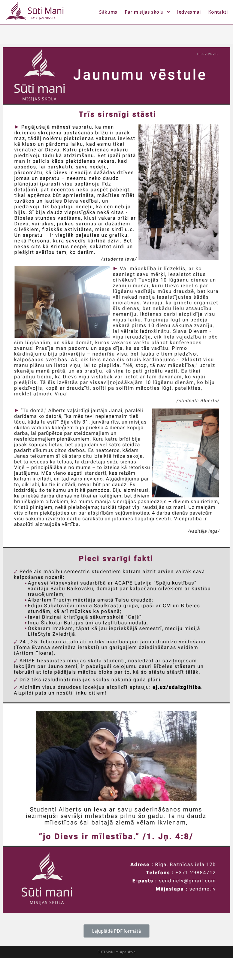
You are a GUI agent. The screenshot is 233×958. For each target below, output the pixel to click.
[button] (116, 931)
